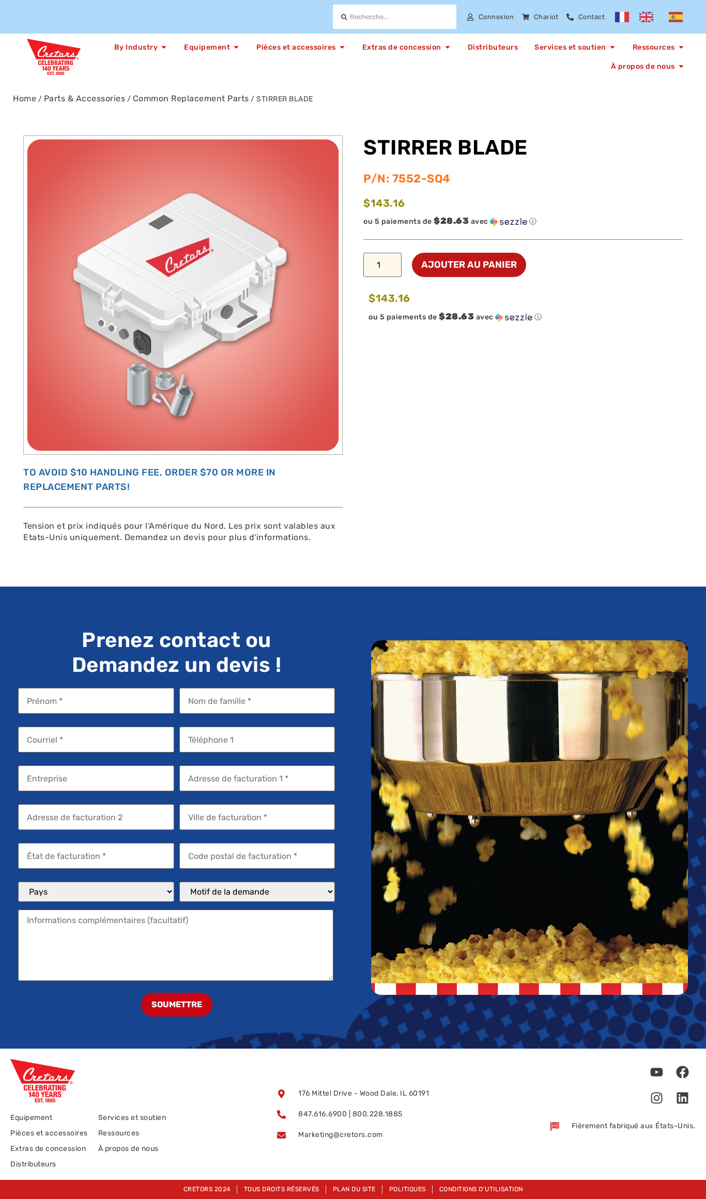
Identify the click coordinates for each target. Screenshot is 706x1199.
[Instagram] (657, 1098)
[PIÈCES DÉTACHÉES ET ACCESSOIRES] (342, 47)
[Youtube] (657, 1072)
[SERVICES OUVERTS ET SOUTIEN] (612, 47)
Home (24, 98)
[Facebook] (683, 1072)
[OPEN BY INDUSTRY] (163, 47)
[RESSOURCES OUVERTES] (681, 47)
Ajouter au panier (469, 264)
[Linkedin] (683, 1098)
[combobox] (394, 17)
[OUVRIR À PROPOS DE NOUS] (681, 66)
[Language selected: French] (654, 17)
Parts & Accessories (85, 98)
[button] (523, 221)
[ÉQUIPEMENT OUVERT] (236, 47)
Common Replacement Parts (191, 98)
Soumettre (176, 1004)
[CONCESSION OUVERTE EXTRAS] (447, 47)
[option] (649, 17)
